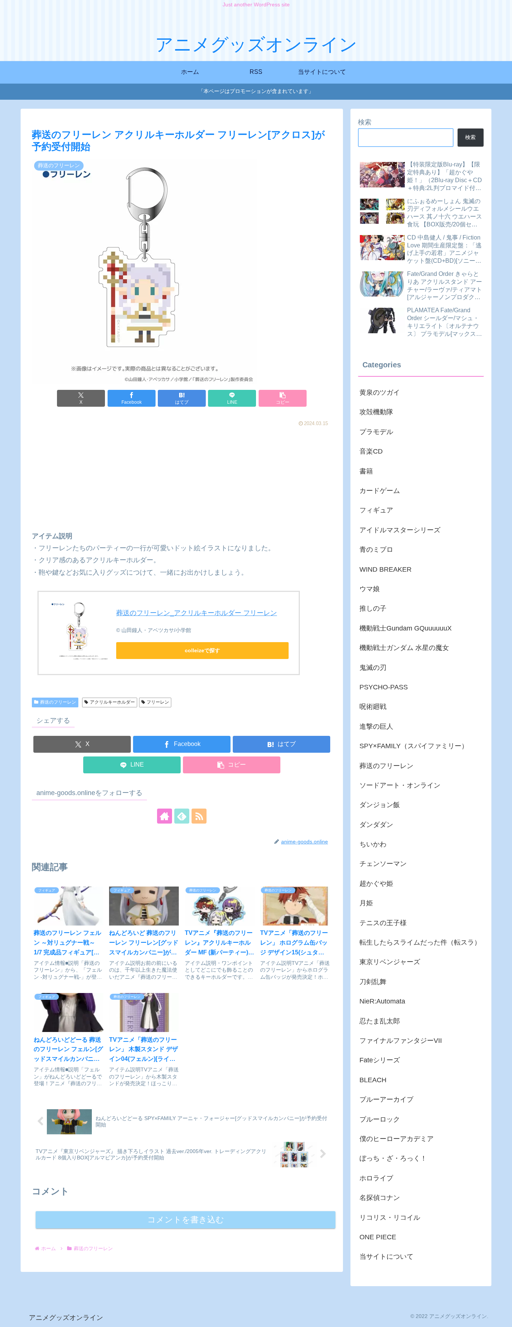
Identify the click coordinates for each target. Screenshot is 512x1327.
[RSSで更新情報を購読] (199, 816)
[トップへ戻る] (500, 1315)
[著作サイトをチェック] (164, 816)
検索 (364, 122)
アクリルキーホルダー (112, 702)
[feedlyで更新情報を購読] (181, 816)
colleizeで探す (202, 650)
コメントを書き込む (185, 1219)
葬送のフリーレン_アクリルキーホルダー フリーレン (196, 613)
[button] (283, 398)
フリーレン (158, 702)
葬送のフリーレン (58, 702)
